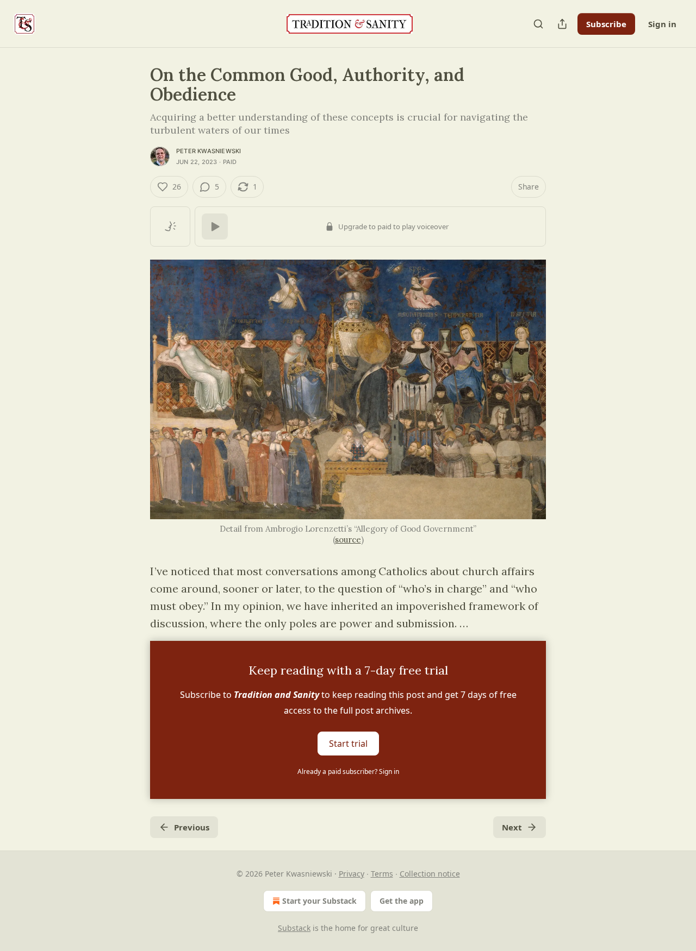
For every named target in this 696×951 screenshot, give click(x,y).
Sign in (662, 23)
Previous (191, 827)
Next (512, 827)
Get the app (402, 901)
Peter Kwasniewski (208, 151)
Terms (382, 873)
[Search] (538, 24)
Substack (294, 928)
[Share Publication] (562, 24)
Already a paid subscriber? (348, 771)
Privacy (351, 873)
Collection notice (430, 873)
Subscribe (606, 23)
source (348, 539)
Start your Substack (319, 901)
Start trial (348, 744)
